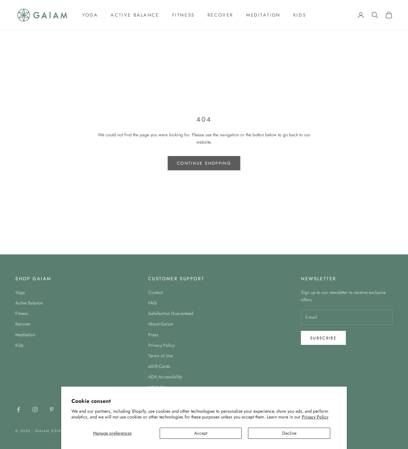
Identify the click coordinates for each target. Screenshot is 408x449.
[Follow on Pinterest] (51, 409)
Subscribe (323, 338)
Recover (220, 15)
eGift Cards (159, 366)
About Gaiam (160, 324)
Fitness (183, 15)
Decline (289, 433)
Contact (155, 292)
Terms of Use (160, 356)
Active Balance (135, 15)
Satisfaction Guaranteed (170, 313)
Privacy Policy (315, 417)
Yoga (90, 15)
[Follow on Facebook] (18, 409)
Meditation (263, 15)
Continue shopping (204, 163)
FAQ (152, 303)
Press (153, 334)
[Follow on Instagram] (35, 409)
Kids (299, 15)
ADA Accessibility (165, 377)
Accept (200, 433)
